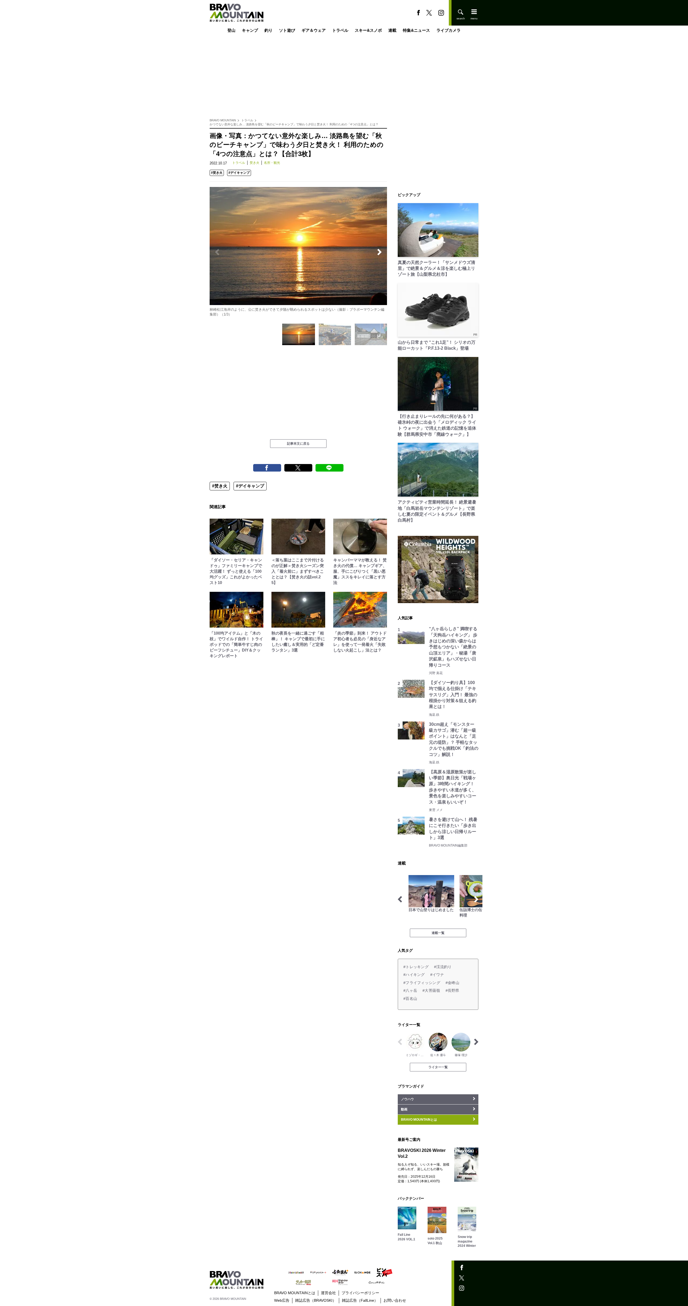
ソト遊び (287, 30)
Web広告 (281, 1300)
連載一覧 (438, 933)
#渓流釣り (443, 967)
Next (379, 252)
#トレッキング (416, 967)
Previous (217, 252)
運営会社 (328, 1293)
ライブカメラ (448, 30)
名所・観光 (272, 163)
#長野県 (452, 990)
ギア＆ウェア (314, 30)
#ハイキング (414, 974)
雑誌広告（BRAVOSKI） (315, 1300)
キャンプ (250, 30)
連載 (392, 30)
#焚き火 (217, 173)
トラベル (340, 30)
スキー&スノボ (368, 30)
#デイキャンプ (239, 173)
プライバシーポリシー (360, 1293)
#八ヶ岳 (410, 990)
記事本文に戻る (298, 443)
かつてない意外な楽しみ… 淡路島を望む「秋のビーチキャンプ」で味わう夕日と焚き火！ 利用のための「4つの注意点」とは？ (294, 124)
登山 (231, 30)
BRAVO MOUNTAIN (223, 120)
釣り (268, 30)
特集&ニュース (416, 30)
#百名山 (410, 998)
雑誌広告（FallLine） (360, 1300)
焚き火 (254, 163)
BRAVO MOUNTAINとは (294, 1293)
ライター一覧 (438, 1067)
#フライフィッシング (421, 983)
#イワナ (437, 974)
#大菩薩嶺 (431, 990)
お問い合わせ (395, 1300)
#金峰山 (452, 983)
